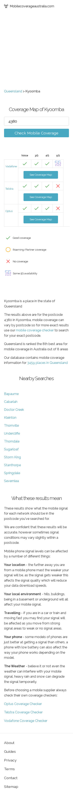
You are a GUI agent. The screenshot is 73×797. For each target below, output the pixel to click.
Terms (9, 769)
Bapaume (11, 394)
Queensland (13, 91)
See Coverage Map (41, 174)
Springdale (12, 473)
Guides (10, 751)
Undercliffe (12, 433)
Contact (10, 778)
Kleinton (10, 418)
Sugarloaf (11, 449)
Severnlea (11, 481)
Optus (9, 211)
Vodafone (11, 166)
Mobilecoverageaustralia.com (32, 6)
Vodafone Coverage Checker (25, 721)
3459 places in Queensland (47, 363)
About (9, 743)
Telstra (9, 188)
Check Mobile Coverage (36, 133)
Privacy (10, 760)
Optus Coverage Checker (23, 704)
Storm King (12, 457)
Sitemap (11, 786)
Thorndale (11, 441)
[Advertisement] (36, 50)
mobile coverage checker (35, 330)
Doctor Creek (14, 410)
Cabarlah (10, 402)
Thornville (11, 425)
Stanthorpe (12, 465)
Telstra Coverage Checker (23, 712)
